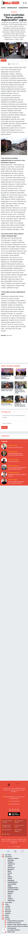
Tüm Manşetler (7, 829)
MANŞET (10, 893)
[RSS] (18, 810)
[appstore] (14, 814)
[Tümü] (26, 435)
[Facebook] (10, 810)
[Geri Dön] (4, 930)
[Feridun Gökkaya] (4, 467)
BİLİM (9, 871)
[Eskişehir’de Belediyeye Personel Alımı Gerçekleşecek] (21, 399)
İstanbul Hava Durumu (19, 821)
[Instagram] (15, 810)
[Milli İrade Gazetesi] (10, 3)
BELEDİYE (10, 869)
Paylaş (4, 60)
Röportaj (7, 909)
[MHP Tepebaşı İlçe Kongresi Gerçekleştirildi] (7, 371)
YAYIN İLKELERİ (22, 841)
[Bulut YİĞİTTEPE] (4, 460)
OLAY (9, 895)
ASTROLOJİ (11, 867)
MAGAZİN (10, 891)
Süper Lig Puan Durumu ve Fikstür (17, 926)
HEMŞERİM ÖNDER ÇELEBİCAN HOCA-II (17, 475)
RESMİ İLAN (14, 842)
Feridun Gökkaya (13, 465)
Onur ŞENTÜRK (12, 445)
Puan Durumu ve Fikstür (19, 826)
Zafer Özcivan (12, 451)
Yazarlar (7, 906)
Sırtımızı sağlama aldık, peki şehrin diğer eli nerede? (16, 482)
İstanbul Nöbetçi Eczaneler (7, 821)
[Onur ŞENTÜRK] (4, 446)
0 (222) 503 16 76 (15, 801)
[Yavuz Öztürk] (4, 481)
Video (7, 904)
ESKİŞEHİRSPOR (12, 882)
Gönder (4, 427)
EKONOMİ (10, 860)
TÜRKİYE (10, 898)
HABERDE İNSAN (12, 7)
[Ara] (23, 3)
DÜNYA (9, 876)
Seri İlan (7, 908)
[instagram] (22, 851)
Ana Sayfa (8, 854)
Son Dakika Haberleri (18, 830)
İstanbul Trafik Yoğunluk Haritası (6, 826)
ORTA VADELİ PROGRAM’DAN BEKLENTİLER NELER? (17, 468)
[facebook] (8, 851)
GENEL (9, 886)
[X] (12, 810)
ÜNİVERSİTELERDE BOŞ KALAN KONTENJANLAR (15, 454)
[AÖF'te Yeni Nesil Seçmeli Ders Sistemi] (7, 399)
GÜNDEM (10, 862)
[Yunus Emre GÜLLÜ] (4, 474)
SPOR (9, 897)
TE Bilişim (17, 846)
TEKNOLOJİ (11, 864)
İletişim (7, 917)
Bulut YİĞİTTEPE (13, 459)
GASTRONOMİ (11, 884)
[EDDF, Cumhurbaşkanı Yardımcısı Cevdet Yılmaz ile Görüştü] (21, 371)
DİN (8, 875)
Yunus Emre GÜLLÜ (13, 472)
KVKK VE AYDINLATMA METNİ (9, 841)
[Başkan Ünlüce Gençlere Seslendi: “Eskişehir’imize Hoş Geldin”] (21, 384)
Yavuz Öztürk (12, 479)
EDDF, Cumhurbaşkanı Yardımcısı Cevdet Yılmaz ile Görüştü (20, 377)
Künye (7, 915)
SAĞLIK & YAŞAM (12, 858)
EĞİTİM (9, 878)
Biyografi (8, 911)
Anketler (8, 913)
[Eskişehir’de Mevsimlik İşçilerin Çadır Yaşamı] (7, 384)
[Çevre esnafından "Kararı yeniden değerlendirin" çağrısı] (14, 50)
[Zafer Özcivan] (4, 453)
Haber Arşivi (7, 834)
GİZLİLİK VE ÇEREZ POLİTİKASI (9, 839)
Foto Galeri (8, 902)
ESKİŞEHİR (14, 12)
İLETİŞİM (19, 839)
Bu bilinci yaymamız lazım (15, 447)
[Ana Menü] (25, 3)
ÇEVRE (9, 873)
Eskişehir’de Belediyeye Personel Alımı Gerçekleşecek (20, 405)
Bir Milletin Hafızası (13, 461)
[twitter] (15, 851)
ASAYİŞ (3, 7)
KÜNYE (24, 839)
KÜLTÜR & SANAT (13, 889)
